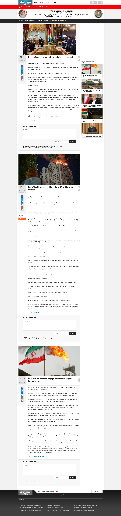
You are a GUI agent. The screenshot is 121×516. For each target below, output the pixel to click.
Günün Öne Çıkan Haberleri (23, 499)
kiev (38, 312)
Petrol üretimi (41, 456)
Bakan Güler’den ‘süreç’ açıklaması (53, 505)
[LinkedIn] (22, 71)
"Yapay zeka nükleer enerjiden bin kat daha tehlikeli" (84, 510)
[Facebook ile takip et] (92, 491)
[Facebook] (22, 66)
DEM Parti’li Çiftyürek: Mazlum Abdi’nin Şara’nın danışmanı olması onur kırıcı (87, 509)
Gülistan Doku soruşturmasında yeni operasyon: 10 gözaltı (30, 505)
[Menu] (91, 2)
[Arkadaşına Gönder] (22, 74)
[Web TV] (94, 2)
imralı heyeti (47, 120)
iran (35, 456)
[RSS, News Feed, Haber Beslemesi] (98, 491)
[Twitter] (22, 69)
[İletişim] (99, 2)
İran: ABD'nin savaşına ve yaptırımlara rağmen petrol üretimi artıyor (37, 6)
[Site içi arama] (101, 2)
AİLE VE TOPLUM (41, 491)
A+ (79, 57)
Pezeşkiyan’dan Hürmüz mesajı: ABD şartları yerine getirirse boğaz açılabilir (58, 504)
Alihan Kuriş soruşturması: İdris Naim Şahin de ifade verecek (58, 508)
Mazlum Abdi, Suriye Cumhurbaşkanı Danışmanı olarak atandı (58, 510)
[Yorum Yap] (22, 79)
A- (79, 59)
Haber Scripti (60, 495)
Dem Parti (36, 120)
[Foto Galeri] (96, 2)
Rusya (35, 312)
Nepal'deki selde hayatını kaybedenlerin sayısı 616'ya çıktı (85, 503)
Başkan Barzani (42, 120)
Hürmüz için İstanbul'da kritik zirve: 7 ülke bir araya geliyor (30, 510)
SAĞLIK (56, 491)
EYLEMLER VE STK (50, 491)
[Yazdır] (22, 77)
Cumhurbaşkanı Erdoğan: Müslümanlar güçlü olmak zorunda (86, 505)
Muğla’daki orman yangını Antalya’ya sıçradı (55, 507)
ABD (37, 456)
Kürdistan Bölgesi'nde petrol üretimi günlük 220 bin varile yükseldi (32, 508)
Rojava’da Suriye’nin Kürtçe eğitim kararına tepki (84, 507)
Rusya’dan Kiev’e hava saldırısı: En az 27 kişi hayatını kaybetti (31, 503)
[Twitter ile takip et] (95, 491)
